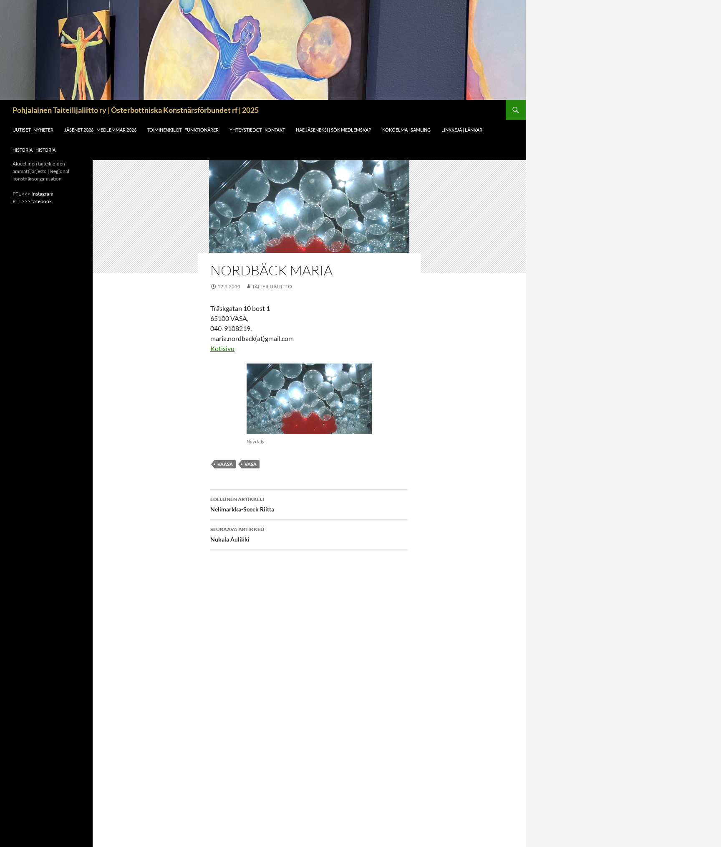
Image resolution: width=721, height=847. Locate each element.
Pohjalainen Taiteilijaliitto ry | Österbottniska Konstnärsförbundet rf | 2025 (136, 109)
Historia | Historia (34, 150)
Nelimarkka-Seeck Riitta (242, 504)
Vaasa (225, 464)
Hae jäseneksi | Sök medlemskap (333, 129)
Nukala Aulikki (237, 534)
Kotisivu (222, 348)
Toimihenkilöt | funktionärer (183, 129)
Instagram (42, 194)
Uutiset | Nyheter (33, 129)
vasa (251, 464)
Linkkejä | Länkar (461, 129)
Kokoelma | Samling (406, 129)
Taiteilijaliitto (272, 286)
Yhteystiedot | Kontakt (257, 129)
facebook (41, 201)
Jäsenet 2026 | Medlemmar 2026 (100, 129)
